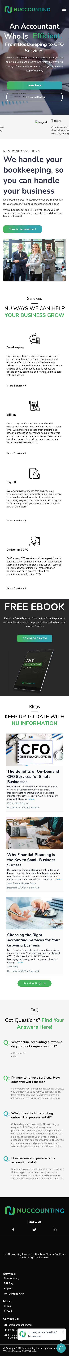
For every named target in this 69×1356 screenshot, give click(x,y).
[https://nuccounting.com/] (27, 9)
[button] (64, 10)
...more (31, 799)
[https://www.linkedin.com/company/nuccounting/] (55, 1229)
